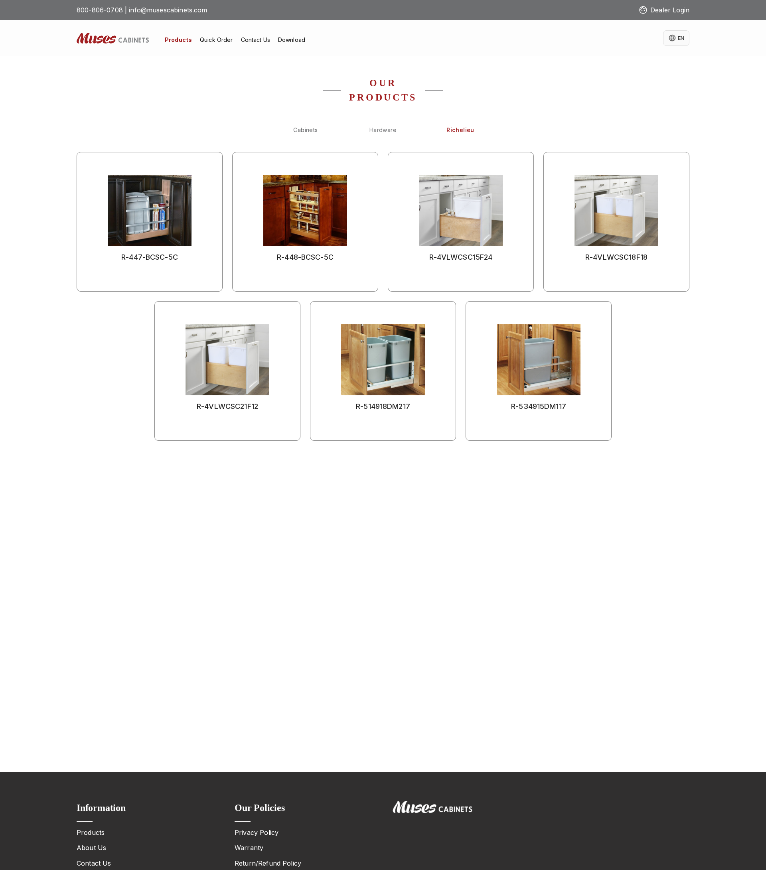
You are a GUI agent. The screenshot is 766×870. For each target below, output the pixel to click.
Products (91, 832)
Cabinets (305, 129)
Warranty (249, 848)
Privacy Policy (256, 832)
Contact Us (94, 863)
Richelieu (460, 129)
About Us (91, 848)
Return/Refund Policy (268, 863)
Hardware (383, 129)
